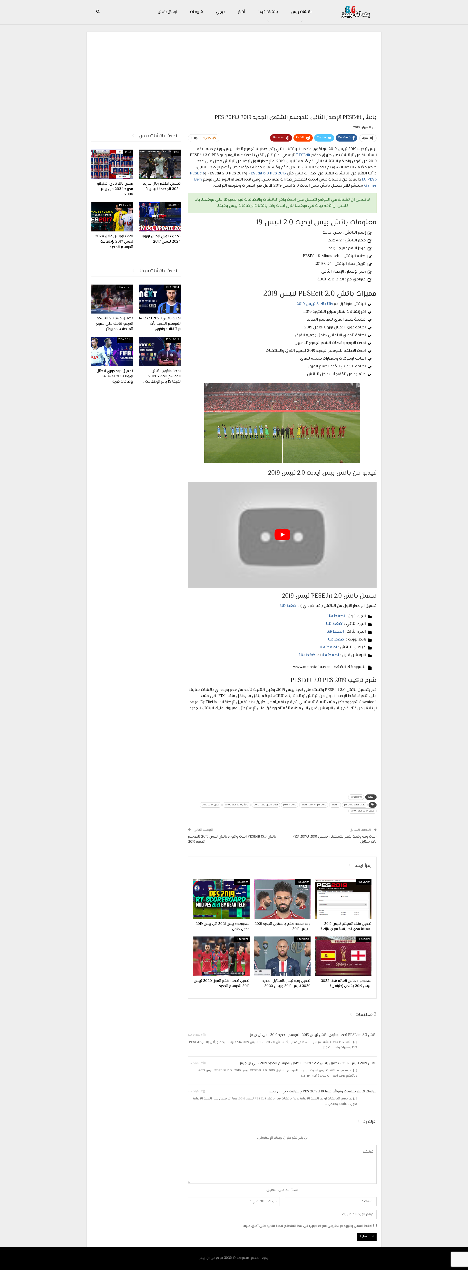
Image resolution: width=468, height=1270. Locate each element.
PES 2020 (302, 939)
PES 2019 (364, 882)
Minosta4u (356, 797)
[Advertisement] (234, 71)
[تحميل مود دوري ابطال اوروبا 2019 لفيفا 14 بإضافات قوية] (112, 351)
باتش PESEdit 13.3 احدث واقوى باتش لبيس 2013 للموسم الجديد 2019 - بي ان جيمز (313, 1035)
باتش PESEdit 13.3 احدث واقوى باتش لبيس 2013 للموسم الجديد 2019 (232, 839)
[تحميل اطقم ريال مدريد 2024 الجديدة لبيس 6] (160, 164)
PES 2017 (173, 205)
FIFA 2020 (124, 287)
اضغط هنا (288, 606)
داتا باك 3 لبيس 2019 (315, 304)
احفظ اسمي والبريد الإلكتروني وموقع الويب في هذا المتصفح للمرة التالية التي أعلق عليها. (307, 1226)
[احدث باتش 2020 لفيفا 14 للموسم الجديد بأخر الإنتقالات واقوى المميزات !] (160, 299)
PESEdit (303, 155)
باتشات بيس (301, 12)
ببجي (220, 12)
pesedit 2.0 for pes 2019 (314, 805)
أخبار (241, 12)
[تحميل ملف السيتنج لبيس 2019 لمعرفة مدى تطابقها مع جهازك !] (343, 899)
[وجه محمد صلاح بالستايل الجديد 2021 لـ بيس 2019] (282, 899)
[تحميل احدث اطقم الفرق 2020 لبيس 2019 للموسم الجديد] (221, 956)
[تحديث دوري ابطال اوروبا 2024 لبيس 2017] (160, 216)
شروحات (196, 12)
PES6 (176, 152)
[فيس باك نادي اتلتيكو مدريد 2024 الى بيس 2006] (112, 164)
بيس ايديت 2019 (210, 805)
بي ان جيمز (207, 1258)
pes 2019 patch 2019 (354, 805)
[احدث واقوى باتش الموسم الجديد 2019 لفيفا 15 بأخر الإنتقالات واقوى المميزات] (160, 351)
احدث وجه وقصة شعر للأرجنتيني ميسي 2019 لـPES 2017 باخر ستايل (334, 839)
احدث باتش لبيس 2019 (266, 805)
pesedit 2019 (289, 805)
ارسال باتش (167, 12)
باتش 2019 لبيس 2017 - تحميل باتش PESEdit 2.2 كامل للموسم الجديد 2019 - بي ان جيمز (308, 1063)
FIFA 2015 (172, 339)
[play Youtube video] (282, 535)
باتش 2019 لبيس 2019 (236, 805)
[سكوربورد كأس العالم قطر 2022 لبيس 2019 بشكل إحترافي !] (343, 956)
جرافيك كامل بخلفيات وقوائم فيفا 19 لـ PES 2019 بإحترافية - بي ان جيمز (323, 1091)
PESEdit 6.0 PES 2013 (267, 173)
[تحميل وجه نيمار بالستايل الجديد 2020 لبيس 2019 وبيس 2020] (282, 956)
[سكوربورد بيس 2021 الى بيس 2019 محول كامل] (221, 899)
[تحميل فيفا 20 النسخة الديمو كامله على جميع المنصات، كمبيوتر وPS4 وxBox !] (112, 299)
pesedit (335, 805)
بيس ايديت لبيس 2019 (362, 811)
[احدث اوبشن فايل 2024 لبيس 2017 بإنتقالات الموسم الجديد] (112, 216)
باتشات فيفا (268, 12)
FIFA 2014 (172, 287)
